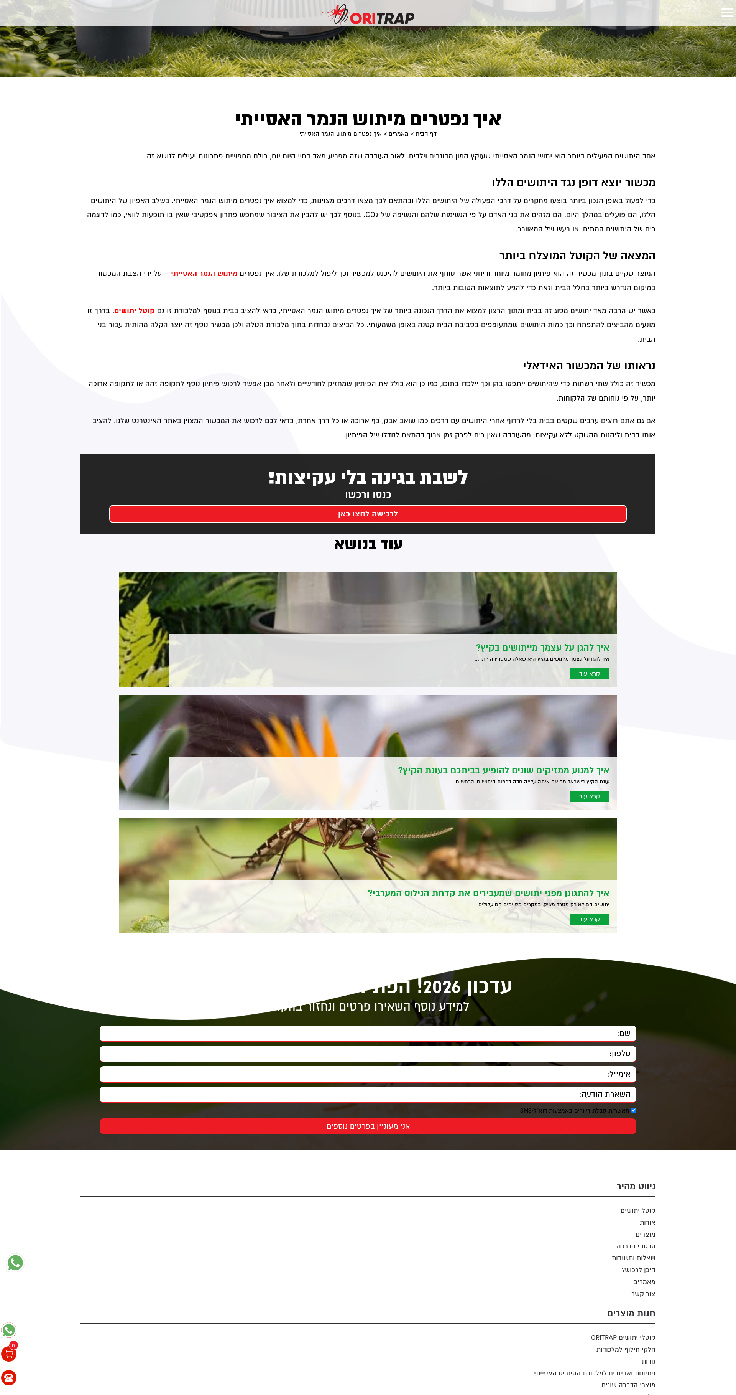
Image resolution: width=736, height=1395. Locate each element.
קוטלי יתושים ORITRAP (623, 1338)
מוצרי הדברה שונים (628, 1385)
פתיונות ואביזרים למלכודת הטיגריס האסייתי (595, 1373)
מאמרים (399, 134)
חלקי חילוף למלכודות (626, 1350)
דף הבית (426, 134)
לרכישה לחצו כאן (368, 514)
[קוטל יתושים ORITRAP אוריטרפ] (368, 15)
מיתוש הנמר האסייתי (204, 273)
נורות (649, 1361)
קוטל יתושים (134, 310)
